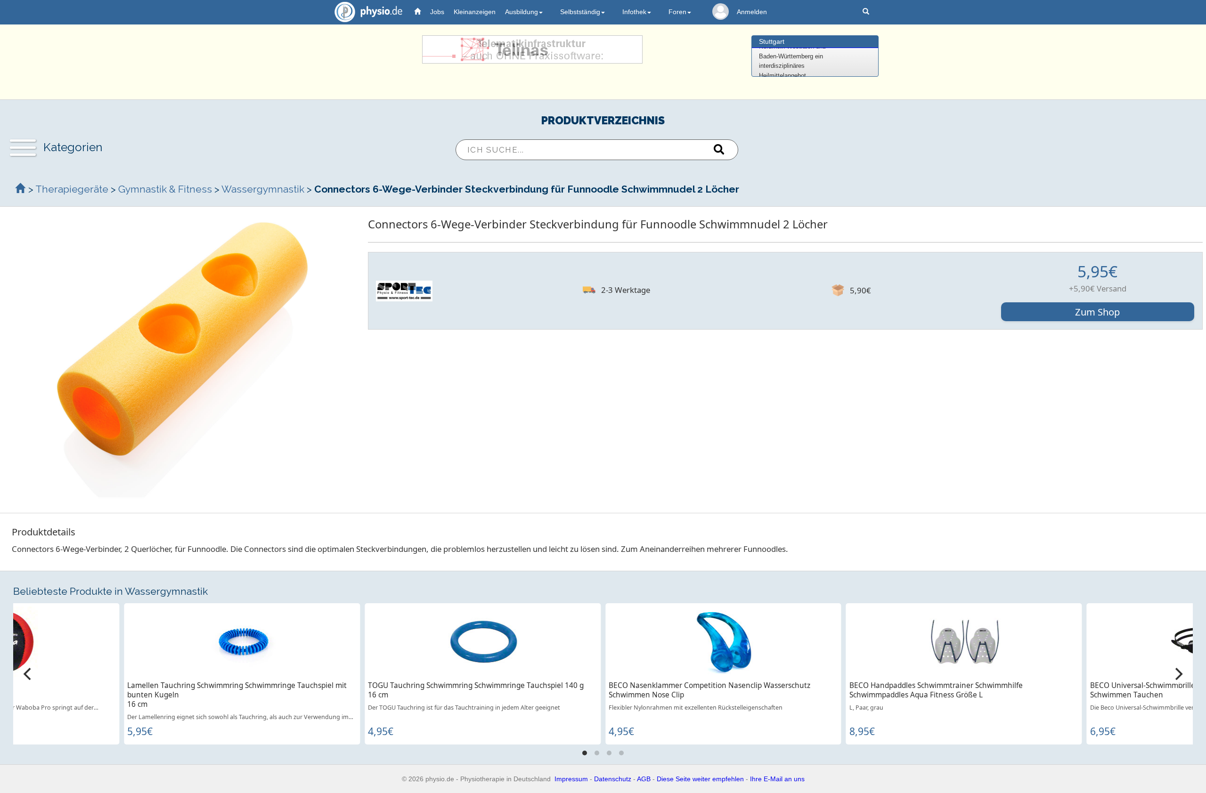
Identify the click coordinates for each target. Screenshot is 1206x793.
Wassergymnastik (262, 189)
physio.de (368, 12)
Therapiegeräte (71, 189)
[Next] (1177, 674)
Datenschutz (612, 779)
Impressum (571, 779)
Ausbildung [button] (521, 12)
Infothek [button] (634, 12)
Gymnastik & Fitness (165, 189)
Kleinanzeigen (475, 12)
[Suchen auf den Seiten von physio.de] (867, 12)
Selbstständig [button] (580, 12)
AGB (644, 779)
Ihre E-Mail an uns (777, 779)
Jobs (437, 12)
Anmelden (752, 12)
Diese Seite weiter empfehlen (700, 779)
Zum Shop (1097, 311)
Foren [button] (677, 12)
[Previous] (28, 674)
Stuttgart (771, 41)
